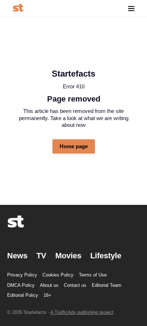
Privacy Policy (22, 275)
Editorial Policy (22, 295)
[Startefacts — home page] (18, 8)
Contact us (75, 285)
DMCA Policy (21, 285)
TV (41, 255)
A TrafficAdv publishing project (81, 312)
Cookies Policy (58, 275)
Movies (68, 255)
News (17, 255)
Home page (74, 146)
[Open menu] (131, 8)
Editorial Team (106, 285)
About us (49, 285)
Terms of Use (93, 275)
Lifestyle (105, 255)
